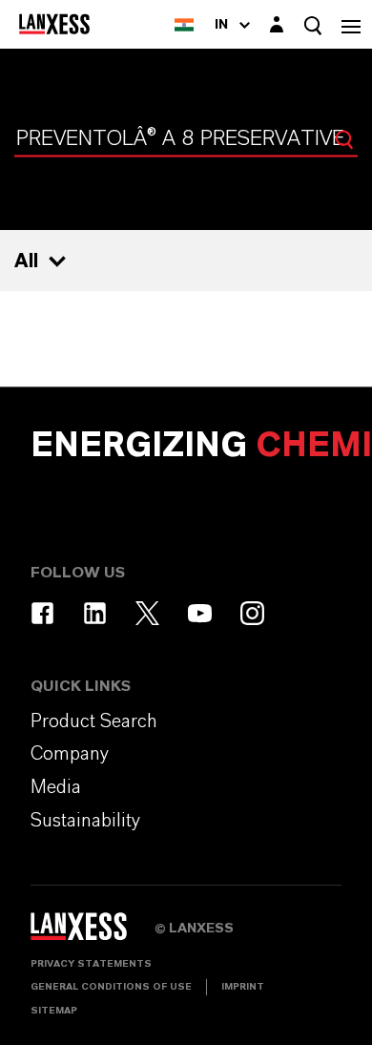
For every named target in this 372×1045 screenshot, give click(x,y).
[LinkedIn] (95, 613)
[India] (184, 24)
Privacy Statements (91, 964)
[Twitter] (147, 613)
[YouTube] (200, 613)
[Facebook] (42, 613)
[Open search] (313, 25)
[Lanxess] (93, 932)
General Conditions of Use (111, 987)
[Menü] (351, 24)
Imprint (242, 987)
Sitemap (54, 1010)
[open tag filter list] (57, 261)
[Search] (344, 139)
